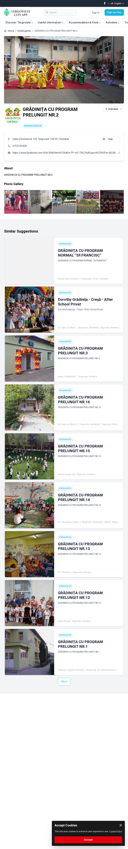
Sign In (95, 12)
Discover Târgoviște (18, 22)
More (64, 681)
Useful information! (50, 22)
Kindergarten (24, 31)
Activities (112, 22)
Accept (88, 839)
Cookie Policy (115, 831)
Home (11, 31)
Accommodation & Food (84, 22)
